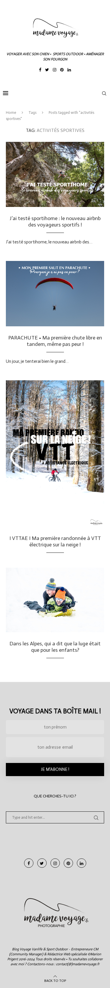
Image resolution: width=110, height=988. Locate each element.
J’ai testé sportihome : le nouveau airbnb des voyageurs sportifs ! (55, 221)
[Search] (104, 93)
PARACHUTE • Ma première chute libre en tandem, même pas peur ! (55, 340)
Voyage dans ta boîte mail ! (55, 711)
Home (11, 112)
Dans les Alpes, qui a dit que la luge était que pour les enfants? (55, 646)
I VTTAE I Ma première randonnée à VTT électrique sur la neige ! (55, 541)
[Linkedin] (69, 70)
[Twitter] (47, 70)
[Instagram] (54, 70)
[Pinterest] (62, 70)
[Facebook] (40, 70)
